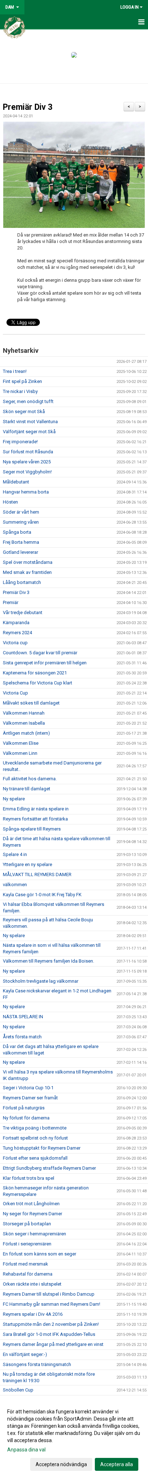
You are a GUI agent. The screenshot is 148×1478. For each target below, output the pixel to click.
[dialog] (74, 1437)
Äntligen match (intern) (26, 733)
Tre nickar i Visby (20, 391)
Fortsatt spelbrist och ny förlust (35, 1138)
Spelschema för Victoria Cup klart (37, 683)
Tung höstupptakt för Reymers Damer (41, 1148)
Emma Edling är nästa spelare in (36, 809)
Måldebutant (16, 482)
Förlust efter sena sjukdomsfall (35, 1158)
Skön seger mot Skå (24, 411)
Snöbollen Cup (18, 1390)
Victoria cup (15, 642)
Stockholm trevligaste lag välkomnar (40, 981)
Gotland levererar (20, 552)
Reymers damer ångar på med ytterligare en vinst (53, 1344)
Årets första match (22, 1036)
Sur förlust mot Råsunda (28, 451)
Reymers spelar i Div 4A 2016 (33, 1314)
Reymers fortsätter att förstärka (35, 819)
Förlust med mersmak (25, 1264)
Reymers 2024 (17, 632)
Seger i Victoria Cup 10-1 (28, 1087)
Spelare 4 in (15, 854)
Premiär (10, 602)
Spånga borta (17, 532)
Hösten (10, 502)
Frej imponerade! (20, 441)
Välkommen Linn (20, 753)
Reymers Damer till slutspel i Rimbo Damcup (48, 1294)
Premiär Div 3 (27, 107)
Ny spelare (14, 798)
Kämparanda (16, 622)
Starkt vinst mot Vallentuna (30, 421)
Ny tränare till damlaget (26, 788)
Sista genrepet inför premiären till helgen (45, 662)
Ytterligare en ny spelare (27, 864)
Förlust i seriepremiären (27, 1244)
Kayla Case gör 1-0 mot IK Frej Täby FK (42, 894)
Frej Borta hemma (21, 542)
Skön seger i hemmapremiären (34, 1233)
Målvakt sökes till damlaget (31, 703)
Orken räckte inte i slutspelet (32, 1284)
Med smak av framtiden (27, 572)
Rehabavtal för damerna (27, 1274)
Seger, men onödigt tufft (28, 401)
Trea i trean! (15, 371)
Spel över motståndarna (27, 562)
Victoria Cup (15, 693)
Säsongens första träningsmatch (37, 1364)
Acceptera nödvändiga (61, 1464)
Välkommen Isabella (24, 723)
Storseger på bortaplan (27, 1223)
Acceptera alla (116, 1464)
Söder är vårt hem (21, 512)
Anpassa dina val (26, 1450)
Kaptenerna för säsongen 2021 (35, 672)
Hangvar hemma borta (26, 492)
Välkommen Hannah (24, 713)
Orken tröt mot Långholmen (31, 1203)
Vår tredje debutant (22, 612)
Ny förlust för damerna (26, 1118)
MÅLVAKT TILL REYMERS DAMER (37, 874)
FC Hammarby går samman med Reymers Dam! (51, 1304)
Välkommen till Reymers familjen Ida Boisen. (48, 961)
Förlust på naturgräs (24, 1107)
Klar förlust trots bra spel (28, 1178)
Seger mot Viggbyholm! (27, 471)
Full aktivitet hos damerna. (30, 778)
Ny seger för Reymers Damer (32, 1213)
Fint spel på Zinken (22, 381)
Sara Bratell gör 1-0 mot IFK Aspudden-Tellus (49, 1334)
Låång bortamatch (22, 582)
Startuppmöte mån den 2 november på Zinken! (51, 1324)
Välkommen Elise (20, 743)
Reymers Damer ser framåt (30, 1097)
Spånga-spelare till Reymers (32, 829)
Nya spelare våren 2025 (27, 461)
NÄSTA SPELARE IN (23, 1016)
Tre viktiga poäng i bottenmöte (34, 1128)
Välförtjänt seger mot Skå (29, 431)
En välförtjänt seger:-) (25, 1354)
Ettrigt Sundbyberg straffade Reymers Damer (49, 1168)
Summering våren (21, 522)
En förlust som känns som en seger (39, 1254)
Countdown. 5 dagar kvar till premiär (40, 652)
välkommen (15, 884)
